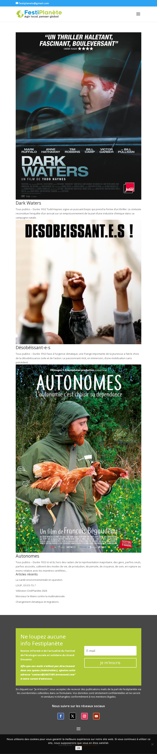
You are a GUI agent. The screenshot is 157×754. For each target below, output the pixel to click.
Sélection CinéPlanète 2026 (31, 590)
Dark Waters (28, 203)
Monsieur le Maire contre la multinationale (40, 596)
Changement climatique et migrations (37, 602)
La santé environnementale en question (39, 580)
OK (78, 748)
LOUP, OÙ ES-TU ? (26, 585)
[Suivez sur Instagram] (84, 716)
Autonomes (27, 556)
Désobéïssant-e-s (33, 347)
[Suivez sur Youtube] (96, 716)
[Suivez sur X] (72, 716)
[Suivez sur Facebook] (60, 716)
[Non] (152, 744)
